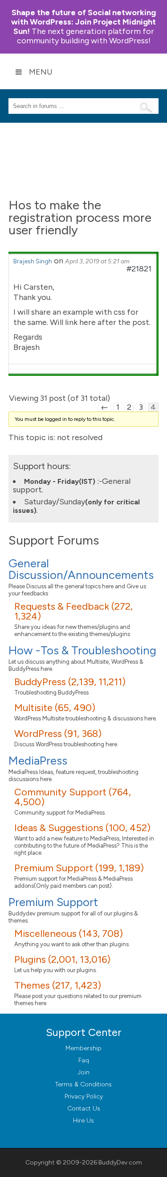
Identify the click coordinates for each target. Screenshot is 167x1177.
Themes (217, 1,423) (57, 985)
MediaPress (37, 760)
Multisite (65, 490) (54, 708)
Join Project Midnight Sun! (83, 22)
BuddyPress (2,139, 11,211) (70, 682)
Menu (41, 72)
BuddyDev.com (120, 1162)
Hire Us (83, 1120)
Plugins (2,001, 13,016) (62, 959)
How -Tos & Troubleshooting (82, 650)
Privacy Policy (84, 1096)
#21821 (138, 269)
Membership (83, 1048)
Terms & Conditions (83, 1084)
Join (83, 1072)
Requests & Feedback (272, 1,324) (73, 611)
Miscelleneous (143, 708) (68, 933)
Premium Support (53, 902)
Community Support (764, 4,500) (72, 797)
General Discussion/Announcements (81, 569)
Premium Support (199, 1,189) (79, 868)
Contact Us (83, 1108)
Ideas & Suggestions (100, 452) (82, 828)
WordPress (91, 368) (58, 734)
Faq (83, 1060)
